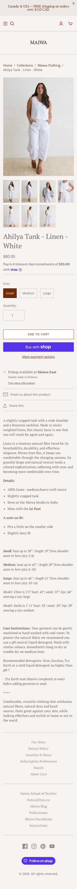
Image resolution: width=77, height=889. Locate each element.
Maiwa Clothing (49, 65)
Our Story (38, 742)
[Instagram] (34, 846)
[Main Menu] (5, 24)
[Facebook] (25, 846)
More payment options (38, 357)
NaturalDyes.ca (38, 800)
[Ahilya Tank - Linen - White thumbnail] (11, 191)
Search (38, 768)
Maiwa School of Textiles (38, 793)
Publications (38, 813)
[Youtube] (52, 846)
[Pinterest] (43, 846)
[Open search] (12, 24)
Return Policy (38, 748)
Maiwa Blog (38, 806)
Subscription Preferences (38, 761)
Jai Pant (35, 509)
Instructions (38, 825)
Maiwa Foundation (38, 819)
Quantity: (9, 306)
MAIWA (38, 42)
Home (7, 65)
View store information (21, 383)
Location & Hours (39, 755)
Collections (25, 65)
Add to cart (38, 334)
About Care (38, 774)
